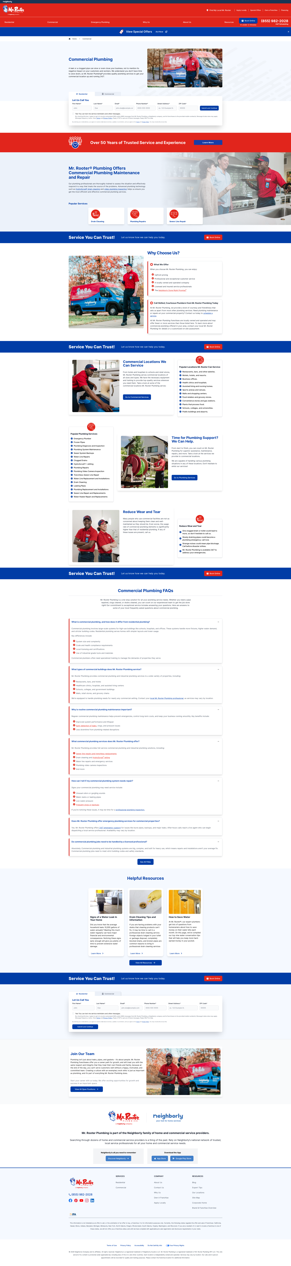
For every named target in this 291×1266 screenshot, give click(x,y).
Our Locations (198, 1192)
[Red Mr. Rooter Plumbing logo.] (88, 1182)
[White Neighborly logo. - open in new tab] (7, 2)
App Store (161, 1158)
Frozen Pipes (79, 442)
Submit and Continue (209, 108)
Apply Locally (160, 1203)
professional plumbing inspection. (130, 810)
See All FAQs (145, 862)
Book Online (215, 237)
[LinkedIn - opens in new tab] (92, 1200)
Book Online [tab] (250, 21)
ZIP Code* (182, 104)
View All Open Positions (85, 1089)
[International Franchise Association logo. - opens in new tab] (73, 1214)
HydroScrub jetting (101, 757)
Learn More (208, 142)
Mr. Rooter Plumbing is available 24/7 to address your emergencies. (199, 551)
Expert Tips (197, 1187)
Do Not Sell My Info (155, 1245)
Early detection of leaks (86, 726)
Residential (83, 94)
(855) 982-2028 (81, 1194)
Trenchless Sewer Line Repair (86, 475)
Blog (194, 1182)
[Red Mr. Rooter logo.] (124, 1118)
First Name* (76, 104)
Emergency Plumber (82, 438)
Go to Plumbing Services (184, 477)
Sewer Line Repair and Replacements (90, 493)
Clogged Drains (80, 460)
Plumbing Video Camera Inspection (89, 471)
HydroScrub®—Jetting (83, 464)
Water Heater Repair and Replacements (91, 497)
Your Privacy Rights (177, 1245)
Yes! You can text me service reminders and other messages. (97, 114)
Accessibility (139, 1245)
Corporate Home (199, 1203)
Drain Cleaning (80, 482)
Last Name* (98, 104)
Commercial (109, 94)
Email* (117, 104)
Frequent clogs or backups (87, 805)
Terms (98, 118)
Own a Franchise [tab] (271, 10)
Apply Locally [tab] (241, 10)
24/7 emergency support (110, 828)
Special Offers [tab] (255, 10)
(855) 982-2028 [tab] (274, 21)
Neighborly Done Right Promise (172, 290)
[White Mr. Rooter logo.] (13, 10)
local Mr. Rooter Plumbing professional (166, 698)
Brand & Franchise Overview (204, 1208)
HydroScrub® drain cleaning (88, 189)
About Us (158, 1182)
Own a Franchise (161, 1198)
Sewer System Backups (84, 453)
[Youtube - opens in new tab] (81, 1200)
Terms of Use (112, 1245)
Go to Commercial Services (137, 397)
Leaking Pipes (80, 486)
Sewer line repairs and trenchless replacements (96, 754)
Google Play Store (183, 1158)
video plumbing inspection (115, 189)
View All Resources (143, 963)
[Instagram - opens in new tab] (87, 1200)
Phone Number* (142, 104)
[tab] (218, 10)
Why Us (157, 1192)
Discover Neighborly (117, 1158)
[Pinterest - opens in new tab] (76, 1200)
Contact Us (159, 1187)
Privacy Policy (107, 118)
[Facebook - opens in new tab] (70, 1200)
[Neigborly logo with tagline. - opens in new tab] (168, 1117)
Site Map (196, 1198)
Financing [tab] (284, 10)
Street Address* (163, 104)
